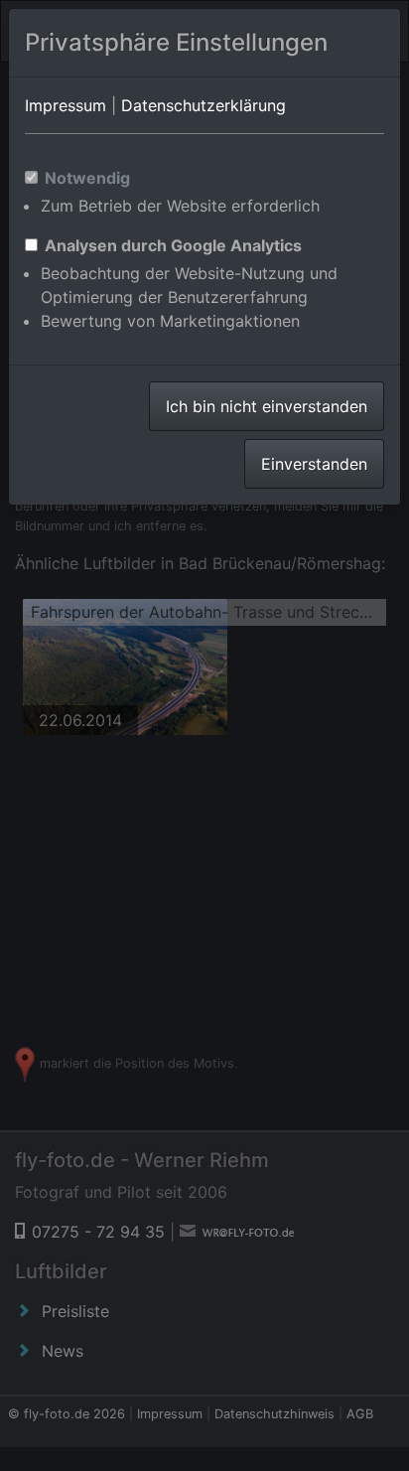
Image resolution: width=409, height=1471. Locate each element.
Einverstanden (314, 464)
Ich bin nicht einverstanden (266, 406)
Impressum (65, 105)
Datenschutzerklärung (203, 105)
